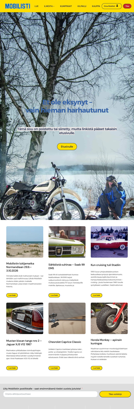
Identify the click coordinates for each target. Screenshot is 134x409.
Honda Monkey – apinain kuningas (106, 341)
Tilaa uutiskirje (115, 394)
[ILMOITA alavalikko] (53, 6)
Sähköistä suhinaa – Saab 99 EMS (66, 266)
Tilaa (127, 6)
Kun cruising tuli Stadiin (106, 265)
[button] (67, 146)
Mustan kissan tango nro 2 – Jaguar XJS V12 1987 (24, 342)
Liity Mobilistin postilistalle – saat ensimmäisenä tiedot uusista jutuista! (42, 388)
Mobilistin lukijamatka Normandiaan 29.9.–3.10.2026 (20, 267)
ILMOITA (48, 6)
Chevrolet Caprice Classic (64, 342)
